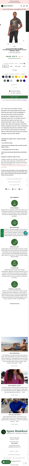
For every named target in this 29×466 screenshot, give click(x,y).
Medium (5, 66)
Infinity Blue (11, 80)
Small (24, 66)
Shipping (10, 58)
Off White (14, 80)
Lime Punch (19, 76)
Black (3, 76)
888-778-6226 (14, 443)
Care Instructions (14, 181)
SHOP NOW (23, 9)
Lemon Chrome (22, 76)
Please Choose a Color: (14, 74)
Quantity (14, 84)
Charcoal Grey (21, 80)
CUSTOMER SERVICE (14, 454)
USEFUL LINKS (14, 451)
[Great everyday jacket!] (14, 376)
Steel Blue (6, 76)
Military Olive (17, 80)
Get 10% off (2, 233)
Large (11, 66)
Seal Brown (9, 76)
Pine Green (4, 80)
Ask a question (14, 184)
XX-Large (14, 70)
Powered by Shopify (14, 464)
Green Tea (13, 76)
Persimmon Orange (16, 76)
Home (14, 46)
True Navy (24, 80)
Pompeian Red (25, 76)
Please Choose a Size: (14, 63)
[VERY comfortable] (14, 344)
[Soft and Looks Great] (14, 405)
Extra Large (17, 66)
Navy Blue (8, 80)
